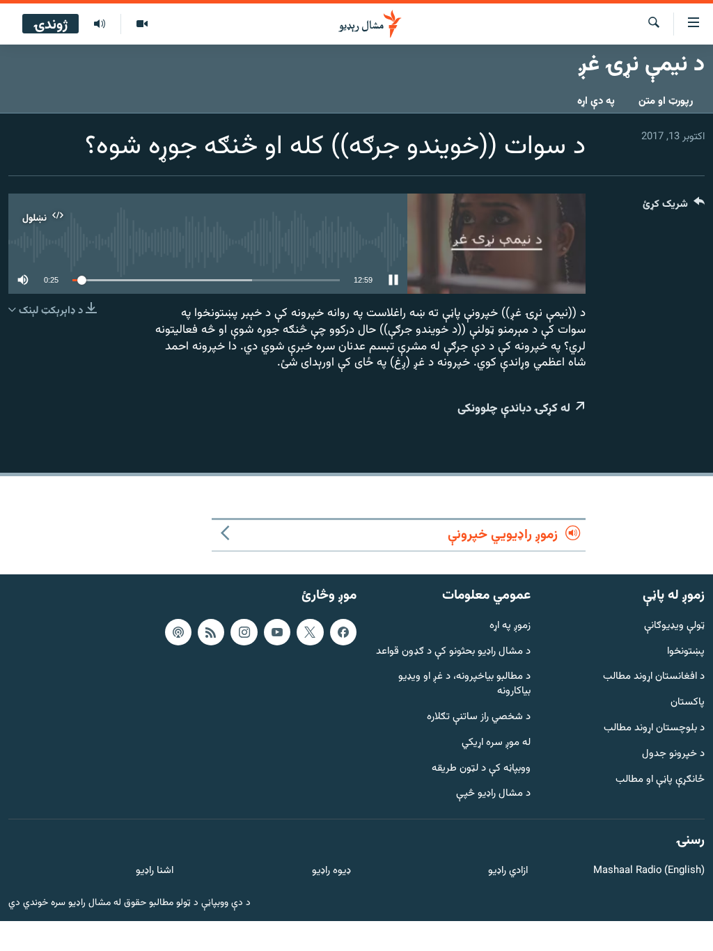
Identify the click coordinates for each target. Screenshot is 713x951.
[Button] (674, 207)
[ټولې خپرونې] (99, 24)
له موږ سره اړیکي (496, 743)
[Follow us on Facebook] (343, 632)
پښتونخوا (686, 651)
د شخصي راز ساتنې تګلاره (479, 717)
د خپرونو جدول (673, 754)
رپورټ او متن (665, 101)
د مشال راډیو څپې (493, 794)
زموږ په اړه (510, 626)
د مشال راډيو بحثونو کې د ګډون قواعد (453, 651)
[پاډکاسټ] (178, 632)
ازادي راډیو (508, 871)
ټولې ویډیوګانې (674, 626)
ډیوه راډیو (331, 871)
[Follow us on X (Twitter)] (310, 632)
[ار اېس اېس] (211, 632)
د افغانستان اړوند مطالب (654, 677)
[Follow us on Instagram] (243, 632)
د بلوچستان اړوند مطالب (654, 728)
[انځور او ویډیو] (141, 24)
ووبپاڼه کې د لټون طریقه (481, 768)
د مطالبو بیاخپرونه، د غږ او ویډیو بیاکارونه (464, 684)
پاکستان (688, 702)
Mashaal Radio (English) (649, 871)
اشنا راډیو (154, 871)
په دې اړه (596, 101)
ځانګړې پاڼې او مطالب (660, 779)
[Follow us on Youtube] (277, 632)
